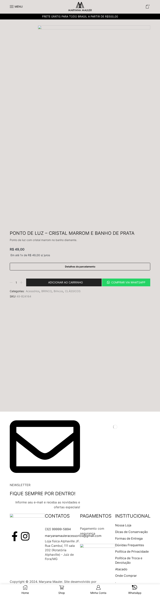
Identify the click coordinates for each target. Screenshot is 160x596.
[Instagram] (25, 536)
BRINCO (46, 291)
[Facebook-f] (15, 536)
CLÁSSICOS (73, 291)
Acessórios (32, 291)
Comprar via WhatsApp (128, 282)
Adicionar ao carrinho (65, 282)
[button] (126, 282)
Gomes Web (106, 582)
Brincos (58, 291)
